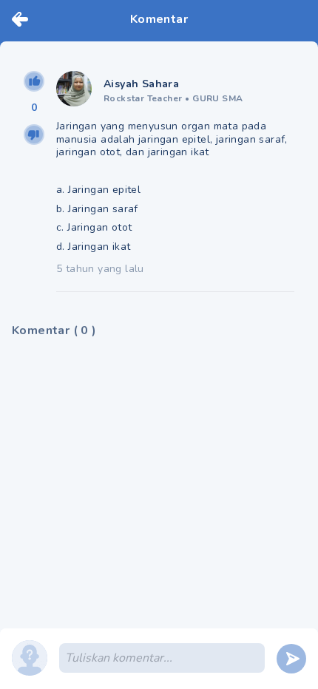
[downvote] (34, 134)
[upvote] (34, 81)
